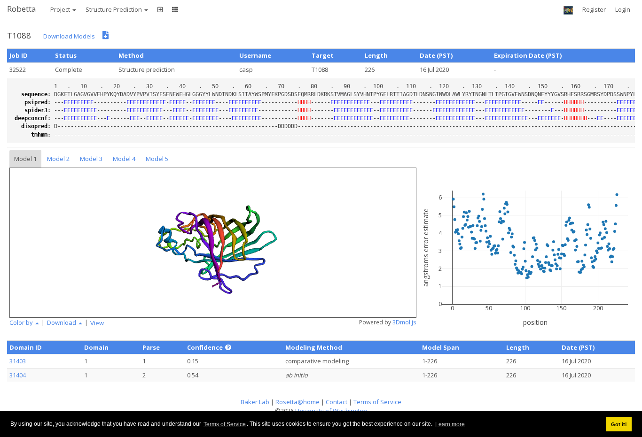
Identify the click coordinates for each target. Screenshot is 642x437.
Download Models (69, 36)
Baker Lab (255, 402)
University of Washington (331, 410)
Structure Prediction (114, 9)
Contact (336, 402)
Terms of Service (225, 424)
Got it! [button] (619, 424)
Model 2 (58, 158)
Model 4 (124, 158)
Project (60, 9)
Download (62, 322)
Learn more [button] (450, 424)
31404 (17, 375)
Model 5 (157, 158)
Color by (21, 322)
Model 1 (25, 158)
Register (594, 9)
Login (622, 9)
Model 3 (91, 158)
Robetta (21, 8)
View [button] (97, 323)
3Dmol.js (404, 322)
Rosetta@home (297, 402)
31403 (17, 361)
